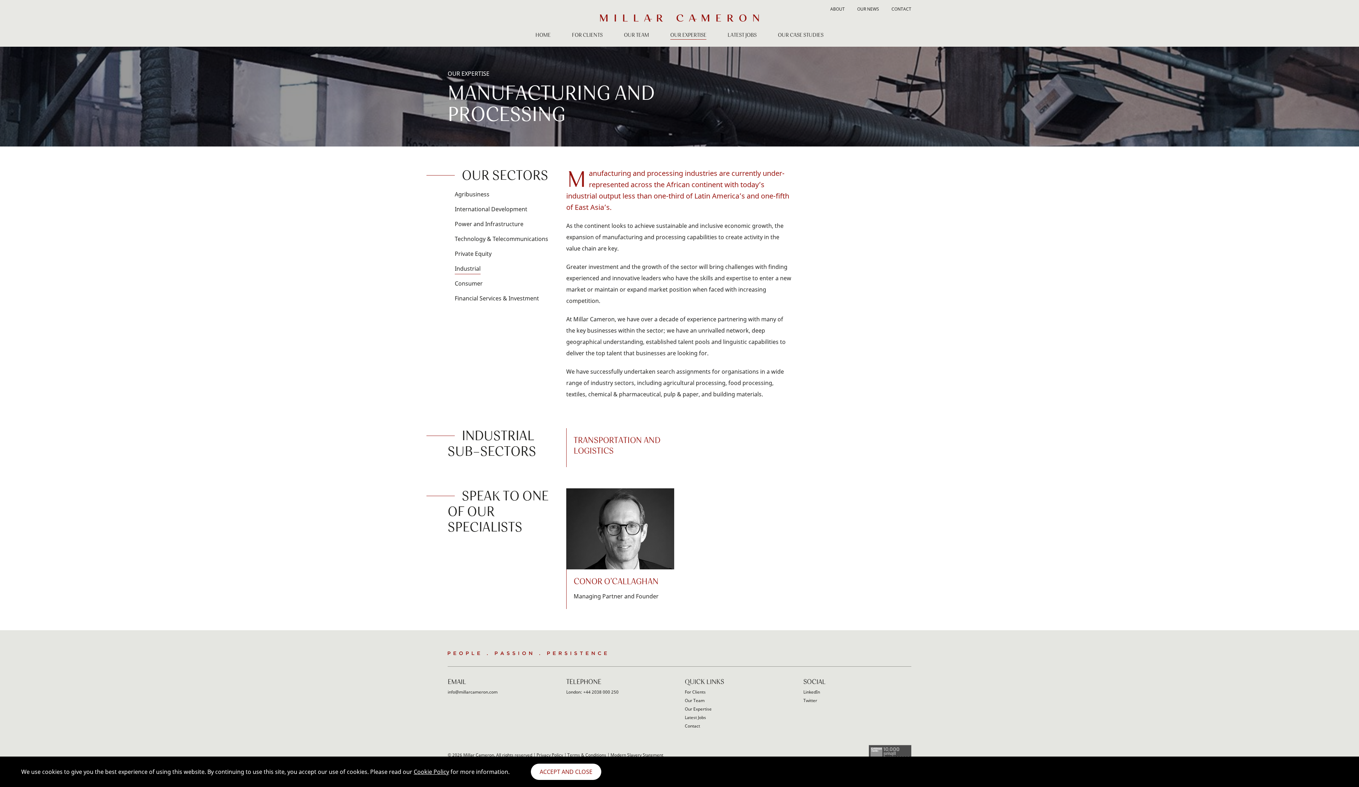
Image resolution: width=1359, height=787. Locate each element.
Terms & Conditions (586, 755)
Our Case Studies (801, 35)
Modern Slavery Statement (636, 755)
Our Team (636, 35)
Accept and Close (566, 772)
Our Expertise (688, 35)
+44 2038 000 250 (601, 692)
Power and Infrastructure (489, 224)
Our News (868, 9)
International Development (491, 209)
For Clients (587, 35)
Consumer (469, 283)
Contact (901, 9)
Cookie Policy (431, 772)
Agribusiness (472, 194)
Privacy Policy (550, 755)
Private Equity (473, 254)
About (837, 9)
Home (543, 35)
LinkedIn (811, 692)
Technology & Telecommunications (501, 239)
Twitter (810, 700)
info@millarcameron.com (473, 692)
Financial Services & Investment (497, 298)
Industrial (468, 268)
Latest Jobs (742, 35)
